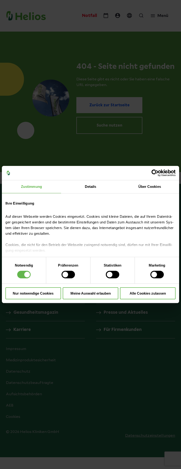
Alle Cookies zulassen (148, 293)
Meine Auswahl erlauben (90, 293)
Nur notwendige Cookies (33, 293)
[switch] (68, 274)
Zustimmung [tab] (31, 187)
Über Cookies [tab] (149, 187)
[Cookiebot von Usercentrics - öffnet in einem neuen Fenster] (155, 173)
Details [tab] (90, 187)
